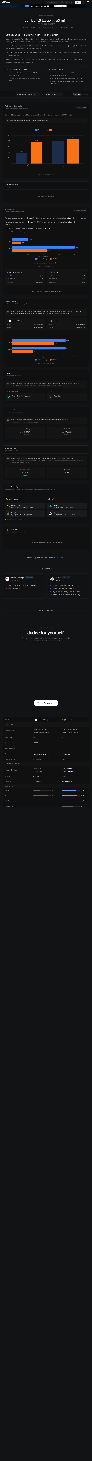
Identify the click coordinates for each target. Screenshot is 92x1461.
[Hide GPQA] (29, 791)
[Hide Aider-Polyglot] (29, 801)
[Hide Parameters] (29, 743)
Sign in (78, 2)
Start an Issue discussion (56, 558)
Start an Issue (56, 291)
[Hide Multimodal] (29, 737)
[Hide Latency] (29, 776)
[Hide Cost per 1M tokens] (29, 770)
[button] (37, 94)
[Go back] (3, 94)
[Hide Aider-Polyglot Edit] (29, 806)
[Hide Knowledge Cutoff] (29, 759)
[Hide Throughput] (29, 781)
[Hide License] (29, 754)
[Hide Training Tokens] (29, 748)
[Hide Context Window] (29, 731)
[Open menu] (88, 2)
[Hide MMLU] (29, 796)
